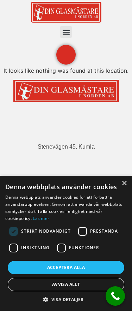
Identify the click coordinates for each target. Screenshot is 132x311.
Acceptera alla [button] (66, 267)
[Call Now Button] (115, 296)
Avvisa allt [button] (66, 284)
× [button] (124, 183)
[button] (66, 32)
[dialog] (66, 243)
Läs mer (41, 218)
